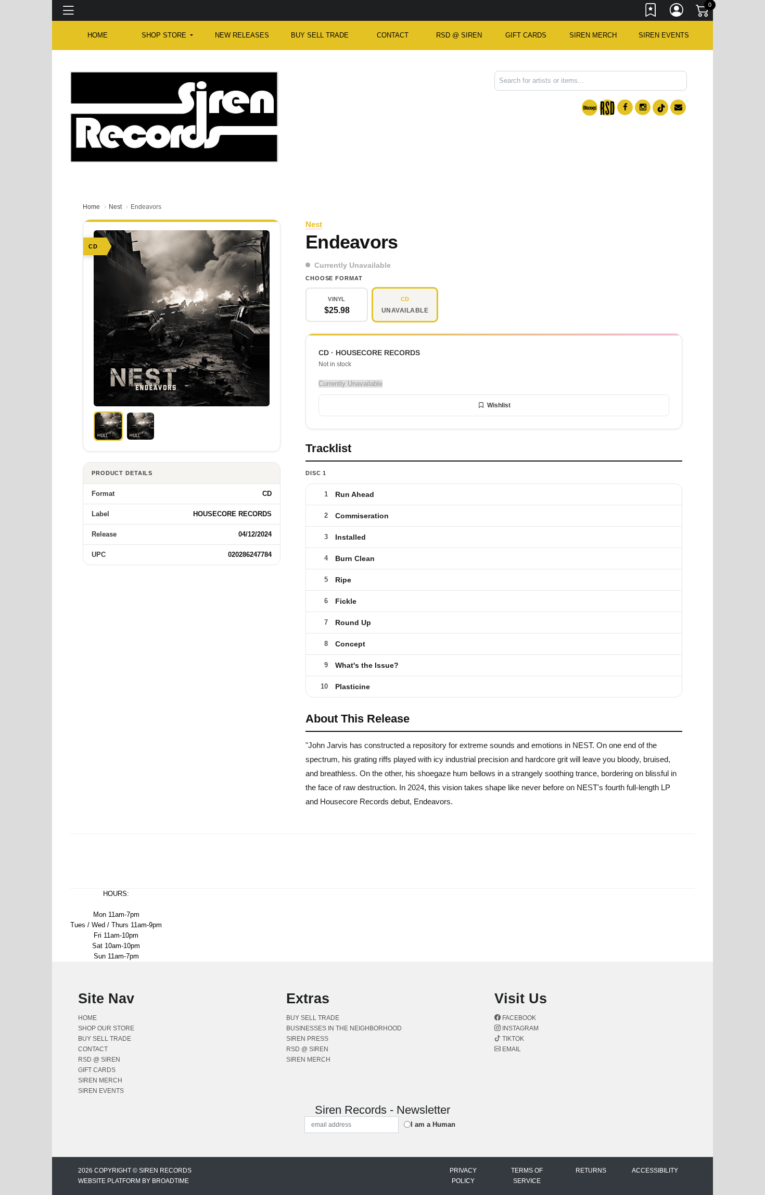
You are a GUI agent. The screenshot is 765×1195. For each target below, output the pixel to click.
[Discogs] (589, 107)
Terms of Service (527, 1176)
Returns (591, 1170)
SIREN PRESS (307, 1038)
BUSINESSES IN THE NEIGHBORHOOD (344, 1028)
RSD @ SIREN (459, 35)
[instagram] (643, 107)
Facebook (518, 1018)
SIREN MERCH (593, 35)
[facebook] (625, 107)
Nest (115, 206)
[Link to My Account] (677, 12)
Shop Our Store (106, 1028)
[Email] (678, 107)
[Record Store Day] (607, 107)
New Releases (242, 35)
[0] (703, 12)
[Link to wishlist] (651, 12)
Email (511, 1049)
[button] (167, 35)
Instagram (520, 1028)
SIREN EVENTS (664, 35)
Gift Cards (525, 35)
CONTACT (393, 35)
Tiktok (512, 1038)
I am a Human (433, 1124)
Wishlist (499, 405)
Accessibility (655, 1170)
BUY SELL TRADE (320, 35)
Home (91, 206)
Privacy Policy (463, 1176)
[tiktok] (660, 107)
